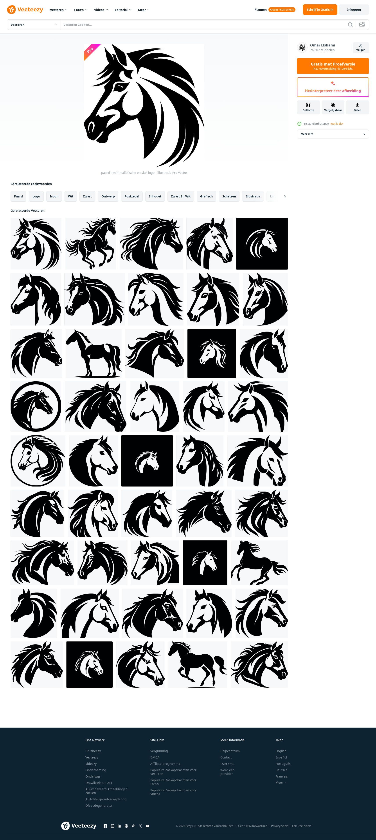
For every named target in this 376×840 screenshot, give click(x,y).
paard (18, 196)
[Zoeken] (350, 24)
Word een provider (227, 772)
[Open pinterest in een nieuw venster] (126, 826)
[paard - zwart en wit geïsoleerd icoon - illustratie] (257, 461)
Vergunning (159, 751)
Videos (99, 10)
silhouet (155, 196)
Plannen (260, 9)
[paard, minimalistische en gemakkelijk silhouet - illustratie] (262, 244)
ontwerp (108, 196)
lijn (272, 196)
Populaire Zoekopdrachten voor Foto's (173, 782)
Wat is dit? (337, 124)
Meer (142, 10)
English (280, 751)
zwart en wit (181, 196)
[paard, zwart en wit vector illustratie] (152, 613)
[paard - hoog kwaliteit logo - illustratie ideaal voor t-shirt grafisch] (90, 244)
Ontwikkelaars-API (98, 783)
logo (36, 196)
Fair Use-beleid (301, 826)
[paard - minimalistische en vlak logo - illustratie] (36, 244)
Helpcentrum (230, 751)
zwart (87, 196)
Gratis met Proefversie (333, 66)
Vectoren (57, 10)
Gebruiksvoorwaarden (252, 826)
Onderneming (95, 770)
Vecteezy (91, 757)
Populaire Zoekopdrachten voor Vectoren (173, 772)
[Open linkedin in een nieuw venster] (119, 826)
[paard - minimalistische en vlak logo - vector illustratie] (258, 406)
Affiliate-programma (165, 764)
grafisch (206, 196)
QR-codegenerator (99, 805)
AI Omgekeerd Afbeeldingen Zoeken (106, 791)
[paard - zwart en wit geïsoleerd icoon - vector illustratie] (209, 244)
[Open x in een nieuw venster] (140, 826)
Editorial (121, 10)
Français (281, 776)
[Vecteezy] (25, 9)
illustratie (253, 196)
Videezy (91, 764)
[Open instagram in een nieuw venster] (112, 826)
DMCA (154, 757)
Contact (226, 757)
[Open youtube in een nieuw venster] (147, 826)
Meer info (307, 134)
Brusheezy (93, 751)
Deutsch (281, 770)
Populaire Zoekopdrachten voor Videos (173, 792)
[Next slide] (281, 196)
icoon (54, 196)
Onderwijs (93, 776)
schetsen (229, 196)
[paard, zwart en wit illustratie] (199, 461)
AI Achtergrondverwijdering (106, 799)
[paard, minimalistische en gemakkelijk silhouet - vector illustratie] (154, 406)
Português (283, 764)
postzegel (131, 196)
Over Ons (227, 764)
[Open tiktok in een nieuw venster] (133, 826)
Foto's (79, 10)
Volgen (360, 50)
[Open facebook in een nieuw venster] (105, 826)
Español (281, 757)
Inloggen (354, 9)
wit (70, 196)
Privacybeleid (279, 826)
